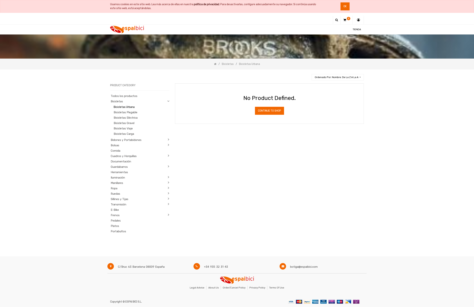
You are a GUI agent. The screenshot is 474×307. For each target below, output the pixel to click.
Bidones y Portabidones (126, 140)
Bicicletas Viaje (123, 128)
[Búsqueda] (307, 75)
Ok (345, 6)
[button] (338, 77)
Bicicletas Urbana (124, 107)
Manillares (117, 183)
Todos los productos (124, 96)
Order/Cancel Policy (234, 287)
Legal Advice (197, 287)
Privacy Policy (257, 287)
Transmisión (118, 204)
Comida (115, 150)
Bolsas (115, 145)
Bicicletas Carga (124, 134)
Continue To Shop (269, 110)
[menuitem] (356, 29)
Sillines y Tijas (119, 199)
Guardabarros (119, 167)
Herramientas (119, 172)
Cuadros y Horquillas (124, 156)
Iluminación (118, 177)
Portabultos (118, 231)
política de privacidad (206, 4)
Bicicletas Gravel (124, 123)
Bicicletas (117, 101)
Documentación (121, 161)
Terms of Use (276, 287)
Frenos (115, 215)
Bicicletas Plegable (125, 112)
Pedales (116, 220)
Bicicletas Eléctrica (126, 117)
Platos (115, 226)
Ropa (114, 188)
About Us (213, 287)
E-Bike (115, 210)
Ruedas (115, 193)
